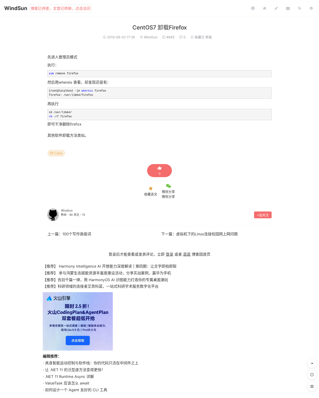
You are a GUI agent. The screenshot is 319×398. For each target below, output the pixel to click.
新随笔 (276, 8)
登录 (169, 254)
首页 (264, 8)
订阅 (299, 8)
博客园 (253, 8)
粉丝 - (67, 214)
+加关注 (263, 215)
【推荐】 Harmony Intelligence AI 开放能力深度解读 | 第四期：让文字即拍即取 (110, 266)
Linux (58, 153)
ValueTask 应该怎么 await (67, 383)
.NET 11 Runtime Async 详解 (69, 376)
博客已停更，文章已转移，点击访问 (60, 8)
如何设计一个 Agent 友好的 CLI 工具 (76, 389)
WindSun (15, 8)
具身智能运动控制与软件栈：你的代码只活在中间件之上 (91, 363)
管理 (311, 8)
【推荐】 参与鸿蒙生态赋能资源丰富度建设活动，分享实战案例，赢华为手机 (107, 273)
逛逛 (187, 254)
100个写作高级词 (76, 234)
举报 (208, 37)
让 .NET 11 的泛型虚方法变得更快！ (75, 369)
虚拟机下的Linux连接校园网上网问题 (207, 234)
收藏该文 (150, 194)
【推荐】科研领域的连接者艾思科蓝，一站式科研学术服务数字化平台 (101, 286)
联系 (288, 8)
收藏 (198, 37)
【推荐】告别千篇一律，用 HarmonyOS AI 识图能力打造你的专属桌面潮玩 (105, 279)
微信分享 (168, 191)
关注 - (79, 214)
